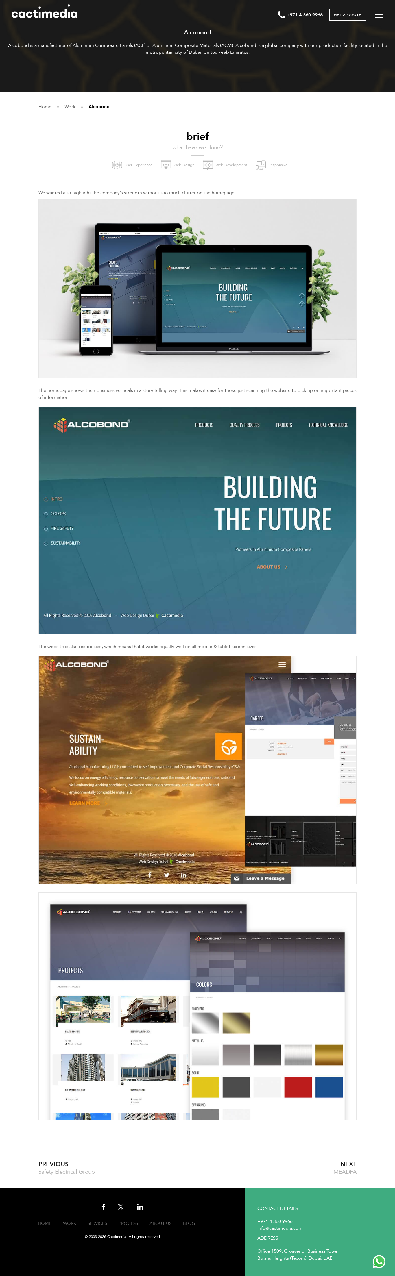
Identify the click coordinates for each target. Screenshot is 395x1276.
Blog (189, 1223)
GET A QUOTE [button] (347, 14)
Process (128, 1223)
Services (97, 1223)
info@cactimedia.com (279, 1228)
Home (44, 1223)
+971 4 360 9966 (275, 1221)
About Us (160, 1223)
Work (69, 1223)
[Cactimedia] (48, 11)
